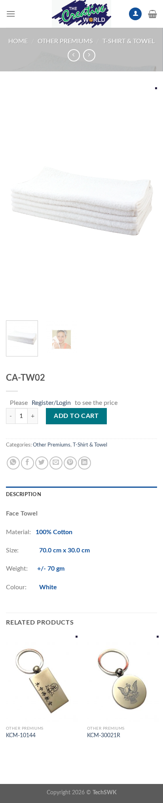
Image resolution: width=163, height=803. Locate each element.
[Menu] (10, 13)
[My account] (135, 14)
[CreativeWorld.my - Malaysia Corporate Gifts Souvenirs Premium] (81, 14)
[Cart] (152, 14)
